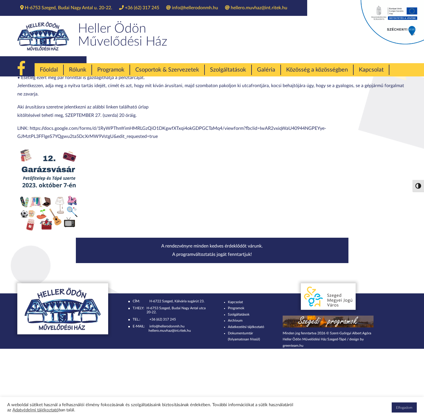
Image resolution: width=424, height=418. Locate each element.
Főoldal (49, 70)
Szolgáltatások (228, 70)
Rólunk (77, 70)
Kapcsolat (371, 70)
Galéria (266, 70)
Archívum (235, 320)
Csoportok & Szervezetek (167, 70)
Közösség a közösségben (317, 70)
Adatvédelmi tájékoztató (35, 410)
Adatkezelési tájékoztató (246, 327)
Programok (110, 70)
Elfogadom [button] (404, 407)
